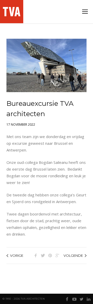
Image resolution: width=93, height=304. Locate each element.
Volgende (73, 255)
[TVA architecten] (12, 11)
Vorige (16, 255)
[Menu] (85, 12)
